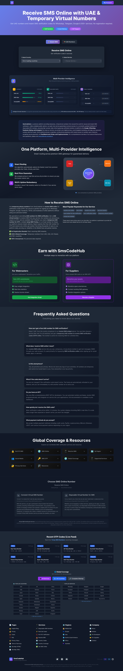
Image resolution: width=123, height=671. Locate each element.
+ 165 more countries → (36, 616)
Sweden (21, 607)
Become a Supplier (88, 297)
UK (37, 586)
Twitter (102, 589)
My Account (108, 3)
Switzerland (37, 604)
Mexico (53, 598)
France (52, 589)
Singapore (52, 613)
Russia (36, 595)
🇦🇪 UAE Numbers (69, 42)
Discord (86, 592)
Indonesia (21, 601)
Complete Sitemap (76, 578)
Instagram (86, 589)
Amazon (70, 598)
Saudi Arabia (53, 601)
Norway (21, 610)
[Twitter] (57, 659)
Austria (52, 610)
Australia (37, 598)
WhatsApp (70, 586)
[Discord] (66, 659)
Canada (21, 595)
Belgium (37, 607)
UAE (37, 610)
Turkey (21, 604)
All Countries (59, 578)
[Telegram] (62, 659)
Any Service (102, 598)
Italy (53, 592)
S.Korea (53, 595)
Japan (21, 592)
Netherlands (37, 601)
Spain (21, 598)
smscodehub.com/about (45, 136)
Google (102, 586)
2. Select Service (67, 57)
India (21, 589)
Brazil (37, 592)
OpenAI (102, 595)
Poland (52, 604)
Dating (102, 592)
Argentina (53, 607)
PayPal (86, 598)
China (52, 586)
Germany (37, 589)
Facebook (70, 589)
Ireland (36, 613)
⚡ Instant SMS (53, 42)
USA (21, 586)
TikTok (70, 592)
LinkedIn (86, 595)
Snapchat (70, 595)
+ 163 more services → (86, 601)
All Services (44, 578)
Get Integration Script (35, 297)
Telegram (86, 586)
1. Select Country (26, 57)
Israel (21, 613)
